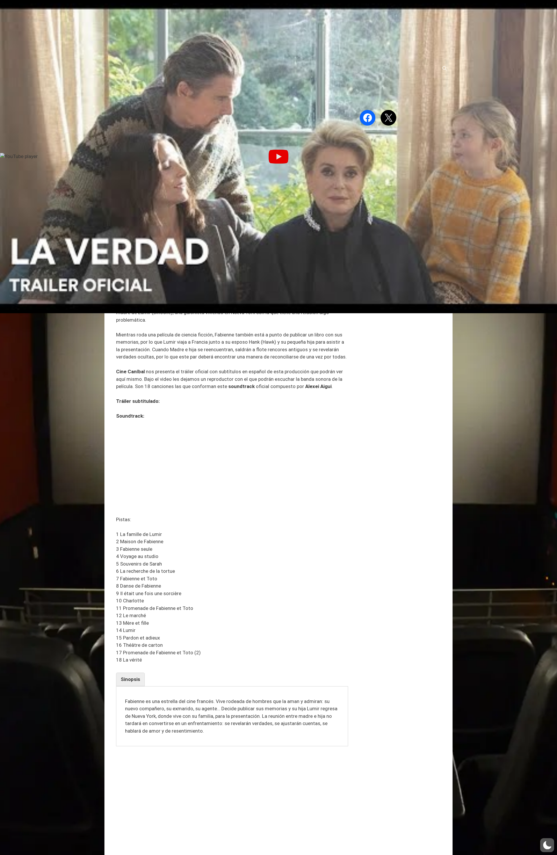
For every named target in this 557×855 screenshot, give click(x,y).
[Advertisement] (232, 467)
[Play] (278, 157)
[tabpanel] (232, 716)
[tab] (130, 679)
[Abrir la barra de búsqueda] (445, 68)
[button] (547, 845)
